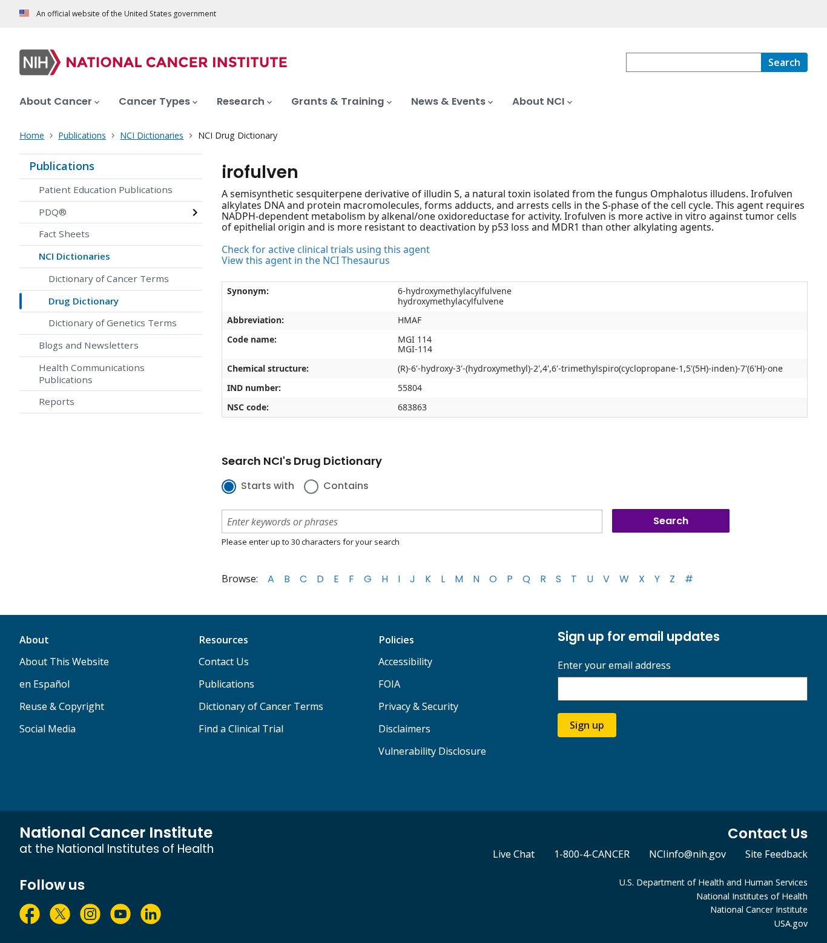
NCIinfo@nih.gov (687, 854)
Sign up (587, 725)
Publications (61, 166)
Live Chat (514, 854)
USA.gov (791, 923)
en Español (44, 684)
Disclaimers (404, 728)
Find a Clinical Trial (241, 728)
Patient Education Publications (106, 189)
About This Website (64, 661)
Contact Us (224, 661)
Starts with (267, 487)
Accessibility (405, 661)
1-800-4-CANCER (592, 854)
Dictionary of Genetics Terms (112, 323)
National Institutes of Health (752, 896)
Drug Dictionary (83, 301)
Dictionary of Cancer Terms (108, 278)
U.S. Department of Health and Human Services (713, 882)
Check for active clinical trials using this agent (326, 249)
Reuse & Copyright (61, 706)
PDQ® (53, 212)
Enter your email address (614, 665)
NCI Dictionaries (74, 256)
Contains (346, 487)
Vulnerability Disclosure (432, 751)
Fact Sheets (64, 234)
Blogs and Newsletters (89, 345)
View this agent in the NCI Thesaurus (306, 260)
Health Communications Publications (92, 373)
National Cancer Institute (759, 909)
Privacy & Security (418, 706)
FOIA (389, 684)
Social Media (47, 728)
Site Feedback (776, 854)
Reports (56, 401)
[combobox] (693, 62)
